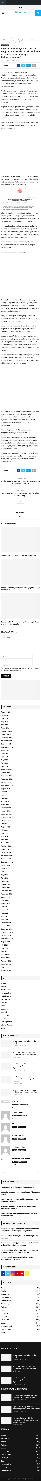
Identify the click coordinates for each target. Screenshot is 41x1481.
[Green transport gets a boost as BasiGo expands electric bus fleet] (6, 1092)
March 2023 (5, 843)
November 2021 (6, 894)
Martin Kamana (18, 1135)
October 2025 (6, 744)
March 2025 (5, 766)
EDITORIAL (6, 60)
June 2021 (4, 910)
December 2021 (6, 891)
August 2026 (5, 712)
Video (3, 1028)
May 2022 (4, 875)
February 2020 (6, 961)
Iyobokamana (6, 996)
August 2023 (5, 827)
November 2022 (7, 856)
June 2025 (4, 757)
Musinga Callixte (19, 1147)
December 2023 (6, 814)
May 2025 (4, 760)
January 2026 (5, 734)
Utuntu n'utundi (6, 1025)
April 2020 (5, 955)
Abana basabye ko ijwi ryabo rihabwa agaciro (17, 1187)
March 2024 (5, 805)
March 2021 (5, 919)
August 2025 (5, 750)
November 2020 (7, 932)
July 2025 (4, 754)
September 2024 (7, 785)
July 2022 (4, 868)
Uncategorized (6, 1022)
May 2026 (4, 722)
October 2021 (6, 897)
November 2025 (6, 741)
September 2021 (7, 900)
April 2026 (5, 725)
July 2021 (4, 907)
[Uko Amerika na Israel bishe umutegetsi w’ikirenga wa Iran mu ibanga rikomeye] (6, 1420)
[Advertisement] (20, 152)
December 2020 (7, 929)
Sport (3, 1006)
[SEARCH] (37, 1173)
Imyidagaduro (6, 993)
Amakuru (4, 987)
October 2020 (6, 935)
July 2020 (4, 945)
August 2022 (5, 865)
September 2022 (7, 862)
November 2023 (7, 817)
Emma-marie (17, 1112)
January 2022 (5, 888)
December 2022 (6, 852)
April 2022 (5, 878)
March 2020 (5, 958)
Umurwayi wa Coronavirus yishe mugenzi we (18, 555)
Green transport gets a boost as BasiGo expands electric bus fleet (25, 1091)
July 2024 (4, 792)
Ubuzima (4, 1018)
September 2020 (7, 939)
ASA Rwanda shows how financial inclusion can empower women (25, 1396)
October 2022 (6, 859)
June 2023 (4, 833)
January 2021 (5, 926)
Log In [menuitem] (3, 2)
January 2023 (5, 849)
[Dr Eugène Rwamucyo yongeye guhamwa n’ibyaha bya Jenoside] (6, 1055)
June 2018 (4, 967)
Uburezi (4, 1012)
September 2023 (7, 824)
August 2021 (5, 903)
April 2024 (5, 801)
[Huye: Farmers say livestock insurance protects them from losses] (6, 1409)
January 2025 (5, 773)
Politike (4, 1003)
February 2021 (6, 923)
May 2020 (4, 951)
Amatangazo (5, 990)
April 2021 (4, 916)
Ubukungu (4, 1009)
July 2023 (4, 830)
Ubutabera (5, 1015)
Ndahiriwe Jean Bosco (21, 1159)
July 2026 (4, 715)
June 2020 (4, 948)
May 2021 (4, 913)
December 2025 (6, 738)
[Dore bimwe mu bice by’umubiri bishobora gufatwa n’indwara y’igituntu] (6, 1066)
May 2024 (4, 798)
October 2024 (6, 782)
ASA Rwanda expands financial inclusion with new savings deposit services (25, 1079)
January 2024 (6, 811)
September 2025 (7, 747)
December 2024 (7, 776)
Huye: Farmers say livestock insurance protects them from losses (26, 1408)
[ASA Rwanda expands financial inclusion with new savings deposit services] (6, 1079)
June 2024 (4, 795)
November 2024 (7, 779)
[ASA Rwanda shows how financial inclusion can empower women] (6, 1397)
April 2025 (4, 763)
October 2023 (6, 821)
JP (13, 1124)
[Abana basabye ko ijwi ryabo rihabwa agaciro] (6, 1043)
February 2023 (6, 846)
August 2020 (5, 942)
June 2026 (4, 718)
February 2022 (6, 884)
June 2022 (4, 872)
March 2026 (5, 728)
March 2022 (5, 881)
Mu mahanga (5, 45)
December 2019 (6, 964)
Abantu (3, 983)
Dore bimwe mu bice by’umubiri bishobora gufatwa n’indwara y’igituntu (24, 1066)
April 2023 (5, 840)
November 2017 (6, 970)
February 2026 (6, 731)
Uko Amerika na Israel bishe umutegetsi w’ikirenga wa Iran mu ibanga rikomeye (25, 1420)
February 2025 (6, 770)
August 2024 (5, 789)
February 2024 (6, 808)
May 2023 (4, 837)
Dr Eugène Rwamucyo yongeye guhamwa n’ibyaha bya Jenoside (24, 1053)
